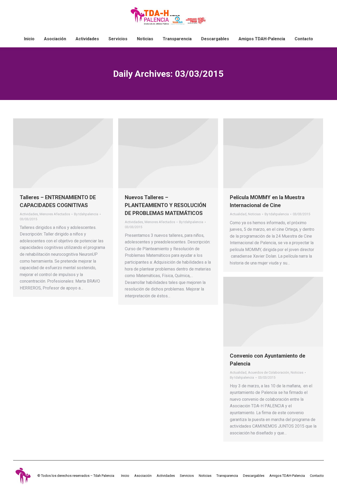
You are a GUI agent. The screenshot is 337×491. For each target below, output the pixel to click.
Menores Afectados (54, 214)
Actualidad (238, 214)
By (86, 214)
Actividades (29, 214)
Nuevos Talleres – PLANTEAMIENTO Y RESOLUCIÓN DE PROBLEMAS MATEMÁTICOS (165, 205)
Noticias (254, 214)
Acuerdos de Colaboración (268, 372)
